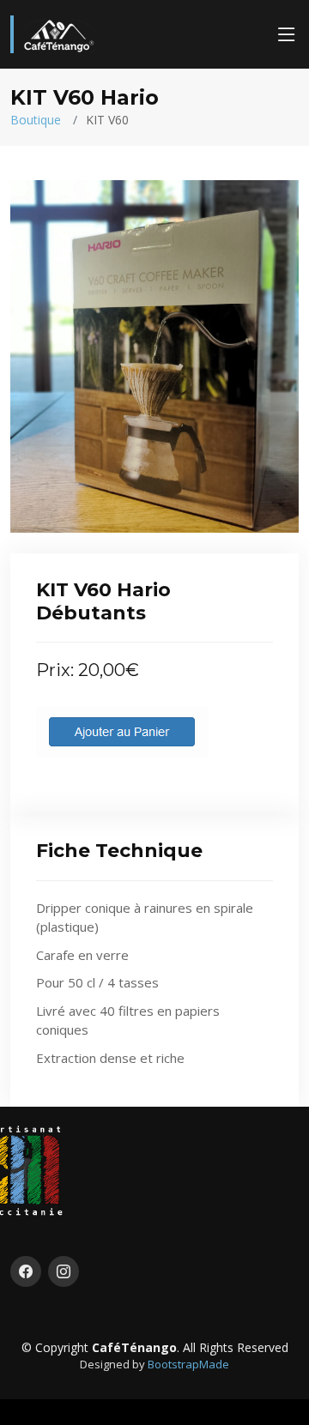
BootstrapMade (188, 1364)
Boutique (35, 120)
